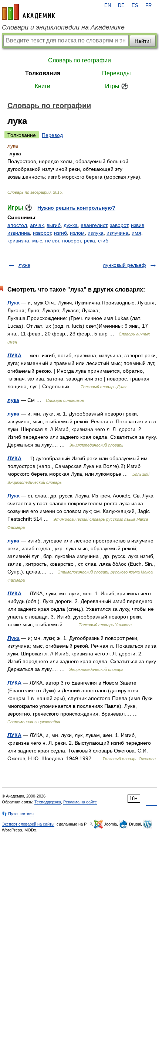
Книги (42, 86)
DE (121, 5)
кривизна (18, 241)
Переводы (116, 73)
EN (107, 5)
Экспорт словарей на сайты (28, 824)
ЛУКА (14, 355)
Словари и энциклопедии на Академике (63, 27)
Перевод (52, 135)
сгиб (103, 241)
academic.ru (28, 12)
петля (52, 241)
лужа (24, 265)
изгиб (60, 233)
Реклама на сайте (80, 802)
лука (13, 400)
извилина (18, 233)
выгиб (54, 225)
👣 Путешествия (18, 814)
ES (135, 5)
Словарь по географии (79, 60)
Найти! (143, 41)
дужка (71, 225)
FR (148, 5)
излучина (117, 233)
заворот (119, 225)
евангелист (94, 225)
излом (77, 233)
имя (136, 233)
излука (96, 233)
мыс (37, 241)
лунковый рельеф (124, 265)
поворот (71, 241)
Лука (13, 303)
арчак (37, 225)
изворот (42, 233)
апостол (17, 225)
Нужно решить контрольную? (76, 208)
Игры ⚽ (116, 86)
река (89, 241)
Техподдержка (47, 802)
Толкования (42, 73)
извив (137, 225)
